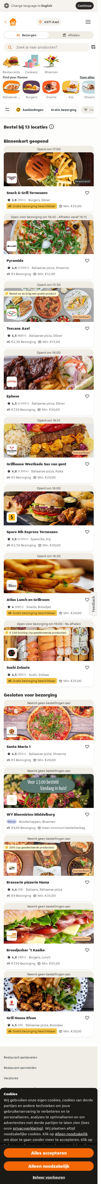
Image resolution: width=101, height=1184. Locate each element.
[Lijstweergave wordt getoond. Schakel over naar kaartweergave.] (93, 47)
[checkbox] (12, 90)
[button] (10, 22)
